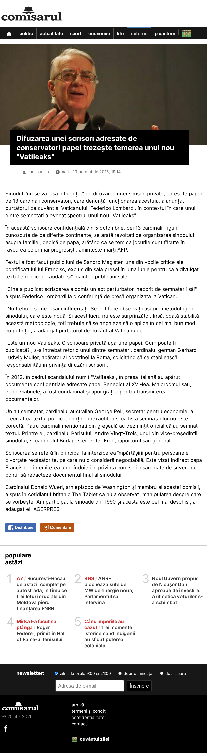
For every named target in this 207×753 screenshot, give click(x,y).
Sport (76, 33)
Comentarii (60, 527)
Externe (139, 33)
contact (79, 723)
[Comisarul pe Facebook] (6, 728)
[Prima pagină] (9, 33)
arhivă (78, 704)
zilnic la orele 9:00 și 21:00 (85, 673)
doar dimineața (137, 673)
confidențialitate (88, 717)
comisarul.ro (39, 171)
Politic (26, 33)
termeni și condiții (90, 711)
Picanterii (165, 33)
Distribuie (23, 527)
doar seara (175, 673)
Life (120, 33)
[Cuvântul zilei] (181, 32)
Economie (99, 33)
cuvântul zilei (94, 739)
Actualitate (51, 33)
